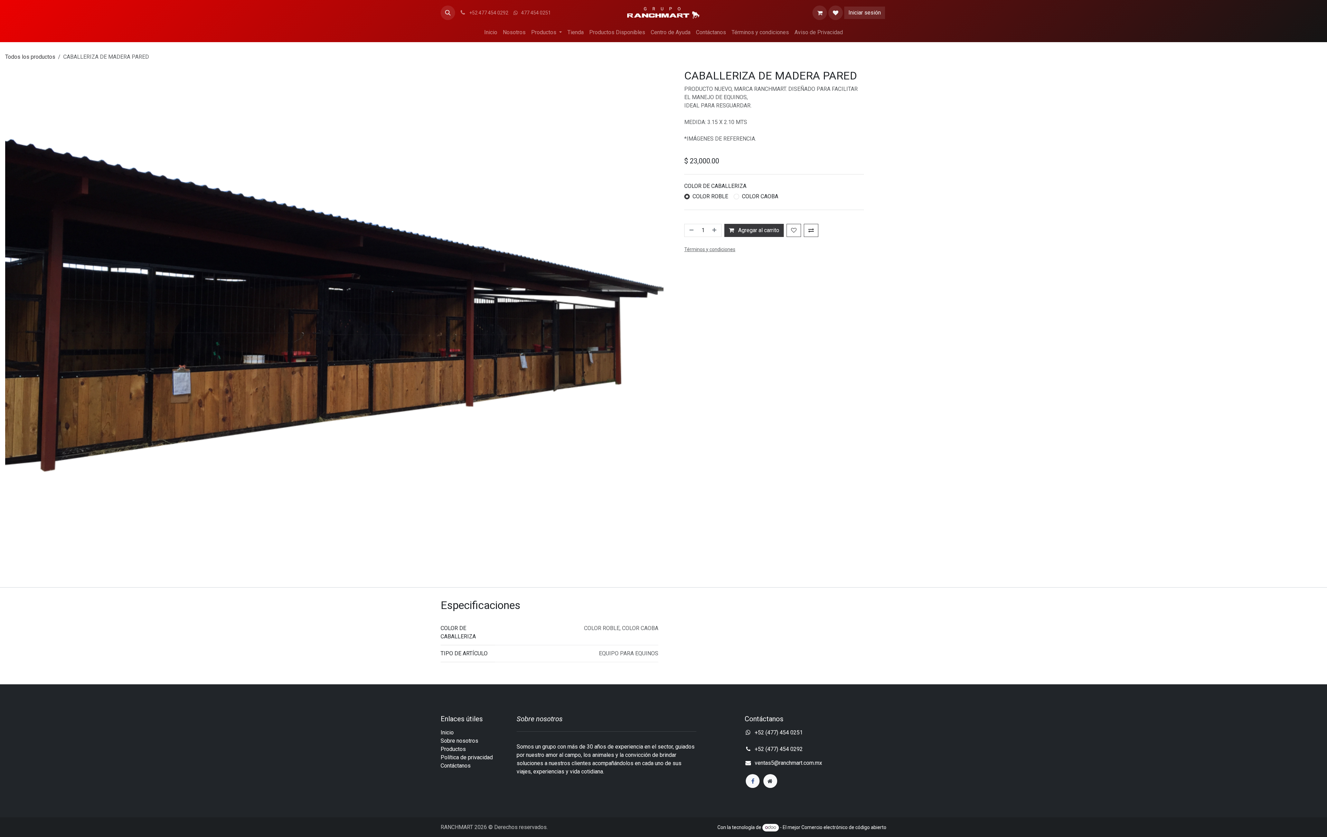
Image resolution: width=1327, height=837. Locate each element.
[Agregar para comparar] (811, 230)
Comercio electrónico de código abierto (843, 827)
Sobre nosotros (459, 741)
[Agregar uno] (715, 230)
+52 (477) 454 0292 (779, 749)
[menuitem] (490, 32)
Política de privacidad (467, 757)
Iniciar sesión (864, 12)
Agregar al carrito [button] (758, 230)
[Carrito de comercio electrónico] (819, 13)
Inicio (447, 732)
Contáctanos (456, 765)
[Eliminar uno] (691, 230)
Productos (453, 749)
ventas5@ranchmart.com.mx (788, 763)
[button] (448, 13)
